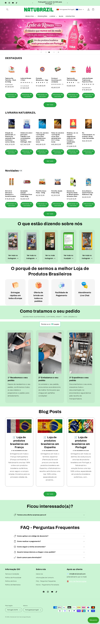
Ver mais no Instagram (13, 257)
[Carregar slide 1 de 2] (46, 52)
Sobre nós (39, 574)
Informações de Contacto (45, 577)
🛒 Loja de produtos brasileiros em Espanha (50, 442)
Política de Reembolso (13, 585)
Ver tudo (50, 104)
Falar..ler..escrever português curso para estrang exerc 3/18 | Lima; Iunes (42, 137)
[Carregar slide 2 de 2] (49, 52)
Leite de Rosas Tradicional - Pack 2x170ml (87, 80)
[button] (7, 9)
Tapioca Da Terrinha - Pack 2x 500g (10, 80)
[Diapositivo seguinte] (54, 52)
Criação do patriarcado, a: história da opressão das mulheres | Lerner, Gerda (10, 137)
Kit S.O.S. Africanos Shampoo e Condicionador (10, 193)
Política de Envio (11, 581)
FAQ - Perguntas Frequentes (46, 581)
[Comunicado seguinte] (67, 3)
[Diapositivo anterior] (41, 52)
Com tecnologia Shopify (24, 617)
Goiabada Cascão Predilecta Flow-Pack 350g (26, 193)
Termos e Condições (12, 574)
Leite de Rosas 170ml (26, 79)
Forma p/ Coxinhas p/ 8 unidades (56, 80)
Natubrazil (13, 617)
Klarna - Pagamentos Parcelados (47, 585)
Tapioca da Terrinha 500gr (72, 79)
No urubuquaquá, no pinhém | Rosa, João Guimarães (88, 135)
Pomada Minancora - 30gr (42, 79)
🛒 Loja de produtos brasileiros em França (19, 442)
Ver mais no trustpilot (68, 257)
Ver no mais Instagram (50, 257)
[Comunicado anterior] (32, 3)
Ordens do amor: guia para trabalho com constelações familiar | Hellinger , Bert (27, 137)
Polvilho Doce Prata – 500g (41, 191)
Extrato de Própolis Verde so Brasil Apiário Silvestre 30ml (73, 193)
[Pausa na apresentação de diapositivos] (59, 52)
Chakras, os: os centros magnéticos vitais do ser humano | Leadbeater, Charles (72, 138)
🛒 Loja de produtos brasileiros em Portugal (81, 442)
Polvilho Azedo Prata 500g (56, 191)
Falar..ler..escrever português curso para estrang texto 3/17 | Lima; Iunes (57, 137)
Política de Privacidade (13, 577)
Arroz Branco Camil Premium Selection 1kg (87, 192)
